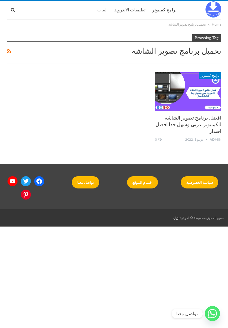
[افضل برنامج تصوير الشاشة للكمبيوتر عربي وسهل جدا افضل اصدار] (188, 91)
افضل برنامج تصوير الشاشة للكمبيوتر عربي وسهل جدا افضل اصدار (188, 124)
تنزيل (176, 218)
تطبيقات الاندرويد (129, 10)
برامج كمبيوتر (164, 10)
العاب (102, 10)
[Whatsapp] (212, 313)
